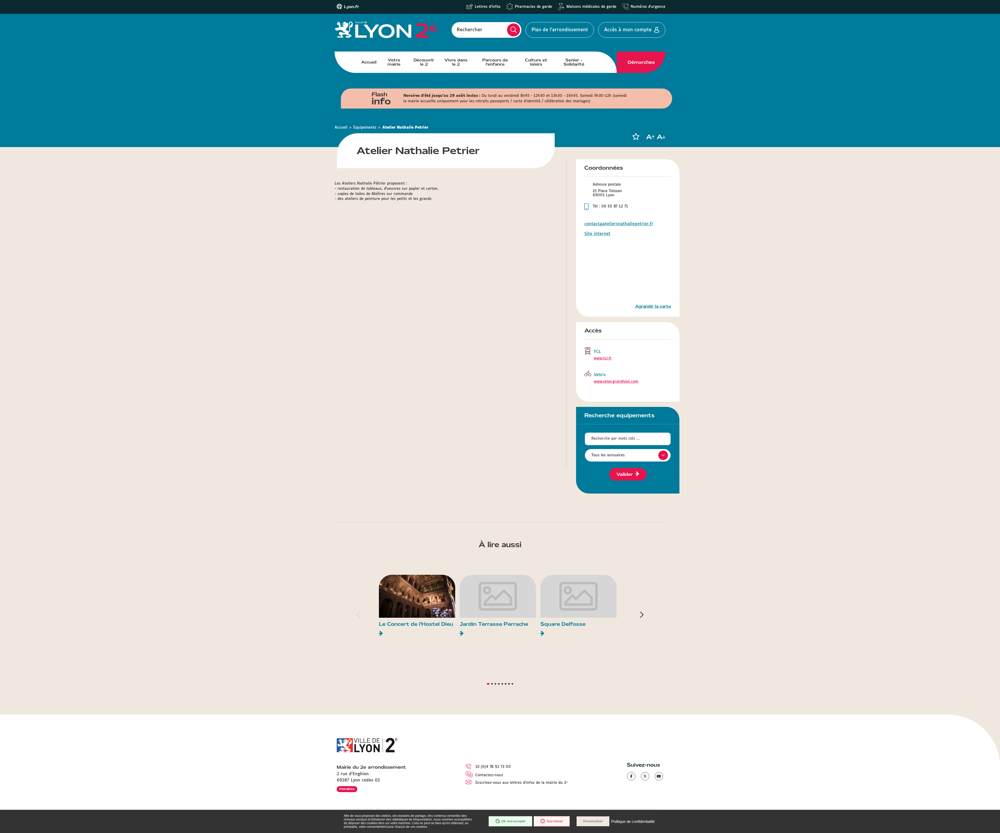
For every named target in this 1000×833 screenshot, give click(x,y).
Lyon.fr (351, 7)
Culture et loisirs (536, 62)
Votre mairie (394, 62)
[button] (636, 137)
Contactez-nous (489, 775)
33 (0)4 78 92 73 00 (493, 767)
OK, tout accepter (513, 821)
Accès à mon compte (628, 30)
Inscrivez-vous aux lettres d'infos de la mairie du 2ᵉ (521, 783)
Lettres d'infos (488, 7)
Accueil (369, 62)
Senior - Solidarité (574, 62)
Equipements (364, 127)
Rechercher (469, 30)
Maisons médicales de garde (591, 7)
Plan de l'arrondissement (560, 30)
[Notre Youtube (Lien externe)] (659, 776)
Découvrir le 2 (424, 62)
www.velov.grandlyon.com (616, 381)
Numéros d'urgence (648, 7)
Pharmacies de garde (533, 7)
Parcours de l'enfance (495, 62)
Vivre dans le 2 (456, 62)
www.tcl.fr (603, 358)
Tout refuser (554, 821)
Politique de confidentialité (633, 821)
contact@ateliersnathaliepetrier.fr (618, 224)
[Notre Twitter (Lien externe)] (645, 776)
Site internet (597, 234)
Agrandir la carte (653, 306)
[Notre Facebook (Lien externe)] (631, 776)
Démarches (641, 62)
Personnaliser (593, 821)
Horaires (347, 789)
